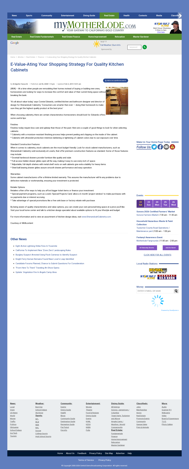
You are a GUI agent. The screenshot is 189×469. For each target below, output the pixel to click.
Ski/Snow (39, 413)
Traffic (12, 421)
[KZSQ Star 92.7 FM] (147, 276)
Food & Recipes (92, 413)
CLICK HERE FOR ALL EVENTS (157, 255)
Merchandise (141, 410)
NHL (37, 428)
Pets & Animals (142, 427)
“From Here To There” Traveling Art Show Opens (37, 268)
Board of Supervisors (170, 419)
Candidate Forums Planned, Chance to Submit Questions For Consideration (50, 263)
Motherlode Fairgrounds (147, 240)
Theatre (89, 410)
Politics (13, 424)
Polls (88, 430)
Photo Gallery (167, 424)
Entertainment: (93, 403)
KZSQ (88, 424)
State (12, 410)
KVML (88, 421)
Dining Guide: (117, 403)
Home (60, 453)
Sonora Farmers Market (147, 215)
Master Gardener (141, 37)
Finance (114, 436)
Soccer (38, 431)
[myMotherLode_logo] (94, 26)
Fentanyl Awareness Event (149, 237)
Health (127, 15)
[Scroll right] (180, 15)
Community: (66, 403)
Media (159, 15)
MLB (37, 422)
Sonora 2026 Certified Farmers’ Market (156, 211)
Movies (89, 407)
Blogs (63, 416)
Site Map (109, 453)
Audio (164, 407)
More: (164, 403)
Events (63, 407)
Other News (19, 239)
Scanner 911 (167, 410)
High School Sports (43, 436)
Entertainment (67, 15)
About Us (70, 453)
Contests (143, 15)
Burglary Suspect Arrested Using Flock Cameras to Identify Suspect (46, 254)
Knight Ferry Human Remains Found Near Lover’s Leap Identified (45, 259)
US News (13, 413)
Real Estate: (117, 430)
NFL (37, 419)
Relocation (120, 37)
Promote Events (142, 419)
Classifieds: (142, 403)
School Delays (16, 430)
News (14, 15)
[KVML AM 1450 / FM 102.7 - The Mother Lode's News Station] (158, 270)
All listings (115, 407)
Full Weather (105, 45)
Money (12, 419)
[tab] (141, 203)
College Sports (41, 434)
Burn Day (38, 407)
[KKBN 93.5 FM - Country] (167, 276)
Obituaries (14, 427)
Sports (29, 15)
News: (13, 403)
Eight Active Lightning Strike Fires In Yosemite (36, 246)
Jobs (138, 407)
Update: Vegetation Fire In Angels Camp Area (36, 272)
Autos (138, 413)
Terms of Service (86, 460)
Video (164, 416)
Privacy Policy (95, 453)
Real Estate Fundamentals (42, 37)
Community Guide (68, 419)
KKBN (88, 427)
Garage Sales (141, 424)
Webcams (166, 413)
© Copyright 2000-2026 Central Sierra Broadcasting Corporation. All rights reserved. (94, 466)
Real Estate (109, 15)
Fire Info (64, 430)
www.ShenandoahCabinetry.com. (96, 217)
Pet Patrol (65, 427)
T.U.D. (164, 421)
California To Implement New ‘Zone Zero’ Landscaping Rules (43, 250)
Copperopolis (116, 427)
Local (12, 407)
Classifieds (176, 15)
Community (46, 15)
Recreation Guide (67, 424)
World (12, 416)
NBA (37, 425)
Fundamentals (117, 434)
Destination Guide (68, 421)
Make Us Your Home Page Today (153, 142)
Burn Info (116, 45)
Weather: (39, 403)
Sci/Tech (13, 433)
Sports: (38, 415)
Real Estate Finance (71, 37)
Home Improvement (97, 37)
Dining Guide (89, 15)
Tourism (13, 436)
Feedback (82, 453)
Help (130, 453)
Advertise (120, 453)
